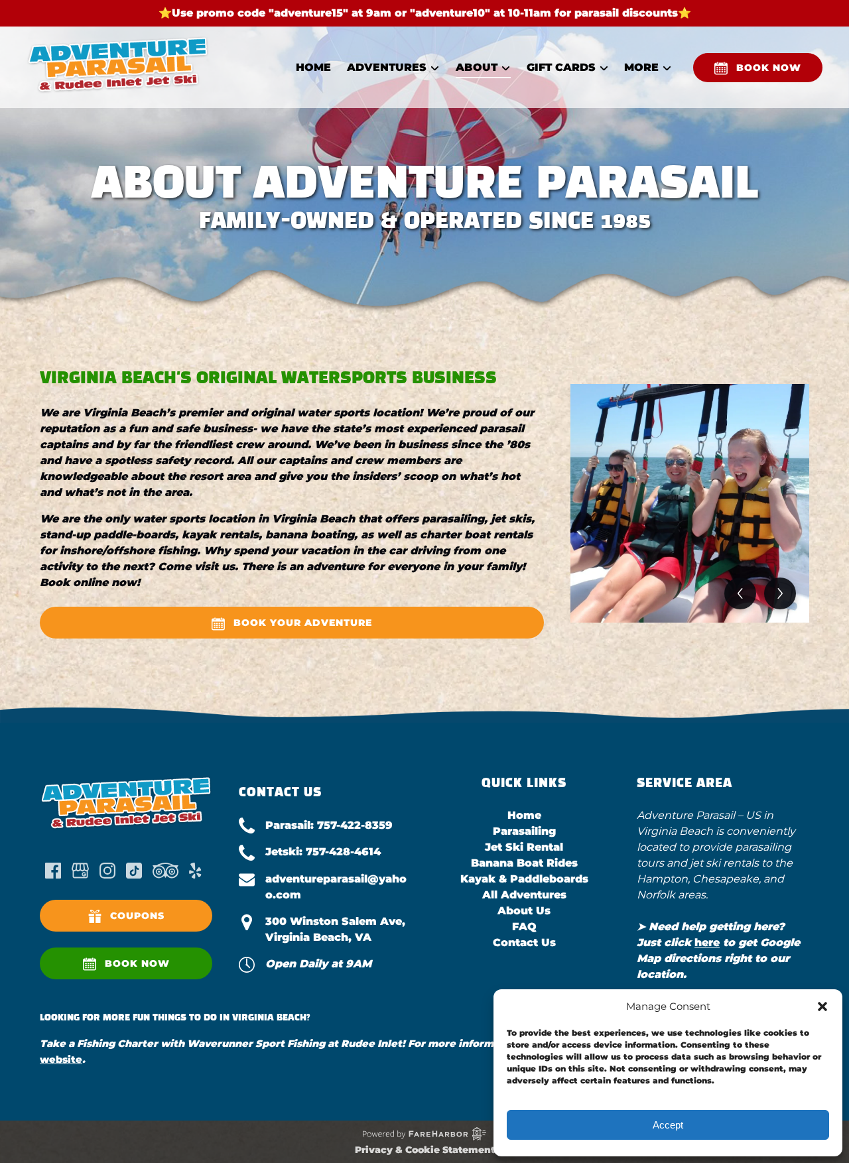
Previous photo (740, 593)
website (61, 1060)
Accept (668, 1125)
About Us (524, 910)
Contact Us (524, 942)
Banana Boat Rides (524, 863)
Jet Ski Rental (524, 847)
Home (313, 67)
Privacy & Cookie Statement (425, 1150)
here (707, 942)
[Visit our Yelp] (195, 871)
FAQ (524, 926)
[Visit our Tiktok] (134, 871)
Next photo (780, 593)
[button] (822, 1006)
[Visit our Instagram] (107, 871)
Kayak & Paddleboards (524, 879)
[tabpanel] (689, 503)
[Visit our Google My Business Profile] (80, 871)
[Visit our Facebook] (53, 871)
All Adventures (524, 894)
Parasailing (524, 831)
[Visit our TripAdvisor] (165, 871)
